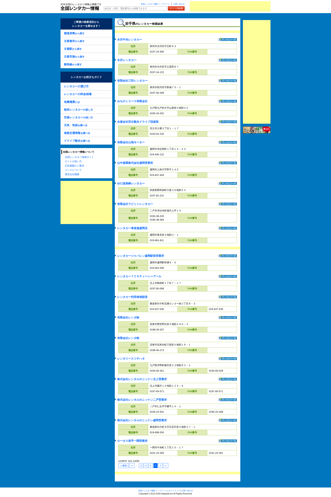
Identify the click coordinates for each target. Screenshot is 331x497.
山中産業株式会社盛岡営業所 (135, 162)
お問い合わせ (179, 4)
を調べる (75, 125)
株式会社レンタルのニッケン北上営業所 (142, 379)
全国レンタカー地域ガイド (79, 157)
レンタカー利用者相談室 (132, 296)
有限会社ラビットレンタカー (135, 203)
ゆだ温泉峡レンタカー (131, 183)
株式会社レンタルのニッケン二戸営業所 (142, 399)
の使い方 (78, 117)
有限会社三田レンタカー (132, 80)
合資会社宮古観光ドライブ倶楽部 (138, 121)
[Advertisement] (230, 6)
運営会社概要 (72, 174)
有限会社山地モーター (131, 142)
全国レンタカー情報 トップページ (155, 4)
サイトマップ (174, 491)
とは (72, 101)
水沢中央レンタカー (129, 39)
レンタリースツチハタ (131, 358)
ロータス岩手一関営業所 (132, 440)
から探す (74, 33)
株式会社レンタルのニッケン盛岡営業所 (142, 420)
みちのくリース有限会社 (132, 101)
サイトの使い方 (73, 161)
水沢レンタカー (127, 60)
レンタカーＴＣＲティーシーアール (139, 276)
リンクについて (73, 170)
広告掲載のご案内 (74, 165)
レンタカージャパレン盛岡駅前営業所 (140, 255)
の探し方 (78, 109)
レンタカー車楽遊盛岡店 (132, 228)
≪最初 (123, 465)
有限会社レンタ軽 (128, 317)
